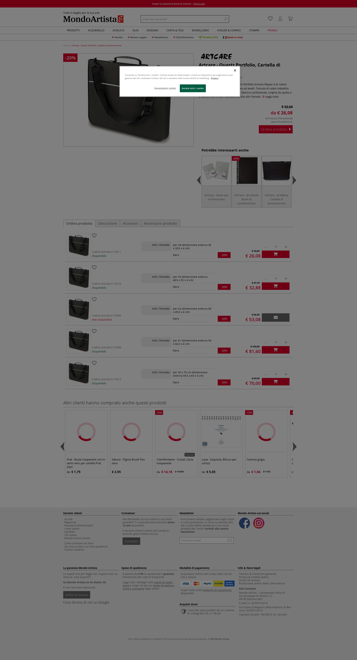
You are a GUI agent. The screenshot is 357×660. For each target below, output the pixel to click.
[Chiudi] (235, 70)
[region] (179, 81)
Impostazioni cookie (165, 88)
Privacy (214, 78)
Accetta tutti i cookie (193, 88)
